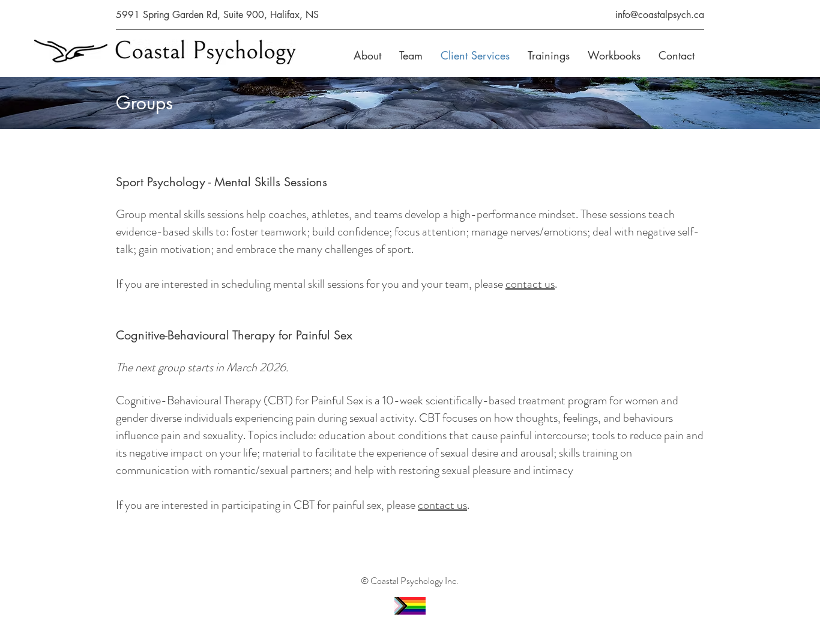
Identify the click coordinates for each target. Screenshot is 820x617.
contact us (530, 284)
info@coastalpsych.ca (658, 14)
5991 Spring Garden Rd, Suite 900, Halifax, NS (219, 14)
